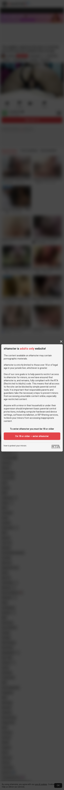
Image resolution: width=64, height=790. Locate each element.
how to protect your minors (15, 446)
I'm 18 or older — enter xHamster (32, 436)
